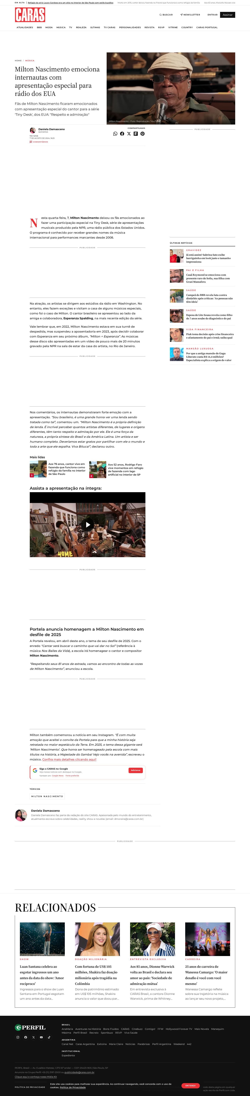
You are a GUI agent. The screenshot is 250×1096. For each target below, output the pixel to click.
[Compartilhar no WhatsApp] (115, 134)
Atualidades (25, 27)
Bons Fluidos (111, 1029)
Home (18, 61)
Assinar (227, 14)
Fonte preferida (72, 775)
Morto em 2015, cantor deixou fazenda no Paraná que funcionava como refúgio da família (158, 3)
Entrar (213, 14)
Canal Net (67, 1044)
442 (189, 1044)
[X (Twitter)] (33, 1037)
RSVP (161, 27)
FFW (160, 1029)
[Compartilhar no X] (129, 134)
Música (61, 27)
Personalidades (130, 27)
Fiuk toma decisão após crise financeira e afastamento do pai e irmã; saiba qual (210, 336)
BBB (39, 27)
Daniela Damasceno (51, 129)
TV (70, 27)
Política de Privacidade (30, 1087)
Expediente (68, 1055)
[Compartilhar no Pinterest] (142, 134)
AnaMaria (67, 1029)
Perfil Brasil (80, 1032)
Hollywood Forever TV (179, 1029)
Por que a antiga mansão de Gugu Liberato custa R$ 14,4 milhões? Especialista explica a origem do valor (208, 357)
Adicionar (135, 770)
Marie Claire (116, 1044)
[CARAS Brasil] (30, 14)
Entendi (191, 1085)
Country (187, 27)
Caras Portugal (207, 27)
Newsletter (192, 14)
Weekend (179, 1044)
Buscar (168, 14)
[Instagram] (18, 1037)
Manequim (217, 1029)
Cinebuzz (137, 1029)
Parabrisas (144, 1044)
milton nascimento (47, 796)
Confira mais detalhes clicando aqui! (69, 759)
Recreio (93, 1032)
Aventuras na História (88, 1029)
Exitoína (102, 1044)
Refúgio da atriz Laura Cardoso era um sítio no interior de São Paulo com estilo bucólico (70, 3)
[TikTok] (49, 1037)
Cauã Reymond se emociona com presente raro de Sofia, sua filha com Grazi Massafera (208, 278)
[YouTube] (41, 1037)
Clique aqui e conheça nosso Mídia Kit (36, 1076)
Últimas (95, 27)
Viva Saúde (130, 1032)
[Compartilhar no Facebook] (122, 134)
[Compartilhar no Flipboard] (136, 134)
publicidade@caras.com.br (79, 1072)
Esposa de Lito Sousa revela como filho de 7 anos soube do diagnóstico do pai (209, 316)
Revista (149, 27)
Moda (49, 27)
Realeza (81, 27)
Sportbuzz (107, 1032)
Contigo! (150, 1029)
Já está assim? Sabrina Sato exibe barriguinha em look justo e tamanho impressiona (208, 258)
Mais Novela (202, 1029)
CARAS (125, 1029)
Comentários (40, 142)
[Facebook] (26, 1037)
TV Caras (109, 27)
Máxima (66, 1032)
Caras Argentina (85, 1044)
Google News (57, 775)
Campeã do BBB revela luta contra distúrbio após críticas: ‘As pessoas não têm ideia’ (209, 298)
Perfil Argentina (161, 1044)
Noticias (130, 1044)
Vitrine (173, 27)
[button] (87, 524)
